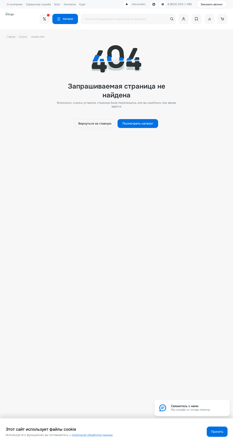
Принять (217, 432)
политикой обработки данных (92, 435)
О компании (15, 4)
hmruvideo (138, 4)
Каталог (23, 36)
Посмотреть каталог (137, 123)
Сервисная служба (38, 4)
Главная (11, 36)
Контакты (70, 4)
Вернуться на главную (94, 123)
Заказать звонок (212, 4)
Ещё (82, 4)
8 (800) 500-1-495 (180, 4)
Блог (57, 4)
